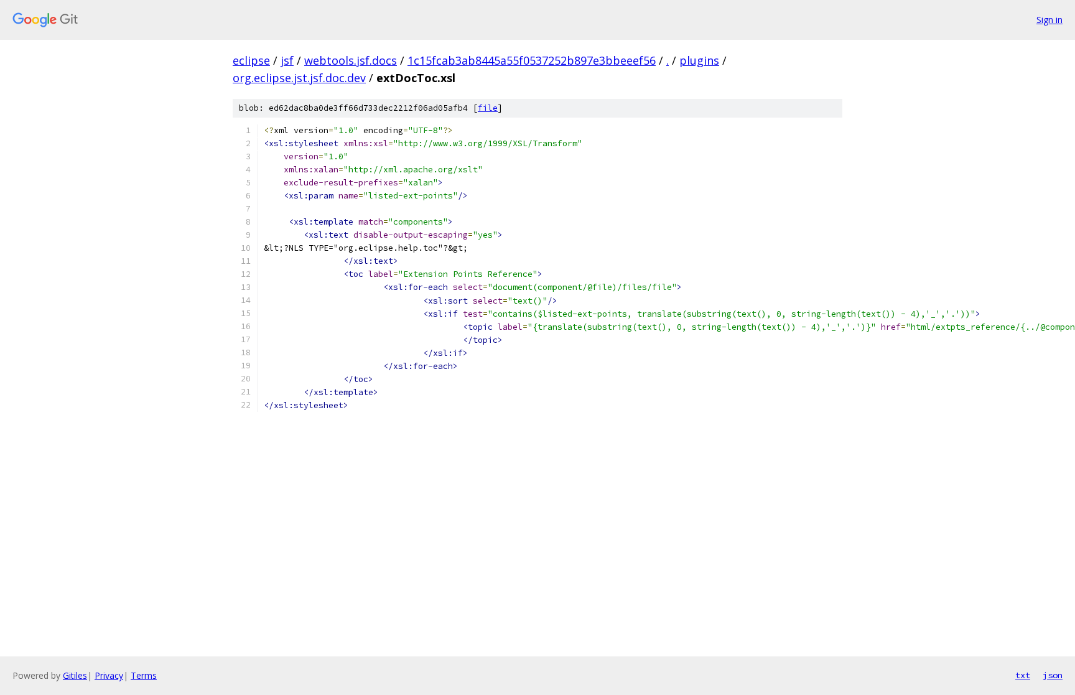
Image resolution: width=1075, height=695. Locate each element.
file (488, 108)
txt (1022, 675)
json (1053, 675)
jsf (287, 60)
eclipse (251, 60)
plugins (699, 60)
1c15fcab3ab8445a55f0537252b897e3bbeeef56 (531, 60)
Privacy (109, 675)
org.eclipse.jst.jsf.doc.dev (299, 77)
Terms (144, 675)
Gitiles (75, 675)
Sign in (1049, 20)
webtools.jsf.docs (350, 60)
